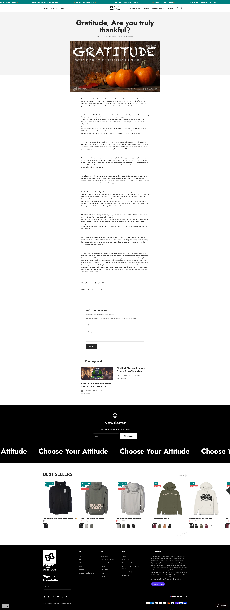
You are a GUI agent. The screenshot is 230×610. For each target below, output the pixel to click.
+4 (174, 526)
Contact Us (125, 556)
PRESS (103, 576)
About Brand (104, 556)
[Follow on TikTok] (62, 596)
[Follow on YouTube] (58, 596)
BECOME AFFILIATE (133, 8)
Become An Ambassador (86, 573)
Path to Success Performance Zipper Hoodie (58, 519)
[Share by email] (102, 289)
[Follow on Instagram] (49, 596)
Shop (80, 559)
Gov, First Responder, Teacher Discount (130, 567)
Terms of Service (128, 318)
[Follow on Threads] (53, 596)
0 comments (129, 37)
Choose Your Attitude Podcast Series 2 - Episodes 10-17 (96, 385)
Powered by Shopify (65, 603)
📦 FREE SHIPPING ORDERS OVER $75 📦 (69, 2)
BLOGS (146, 8)
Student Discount (127, 563)
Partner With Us (126, 575)
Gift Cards (82, 563)
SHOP (53, 8)
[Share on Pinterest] (97, 289)
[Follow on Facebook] (44, 596)
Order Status (125, 559)
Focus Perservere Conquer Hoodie (200, 519)
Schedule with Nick (127, 572)
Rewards (81, 570)
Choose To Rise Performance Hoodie (92, 519)
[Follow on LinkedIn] (67, 596)
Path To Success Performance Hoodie (128, 519)
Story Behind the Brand (108, 559)
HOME (45, 8)
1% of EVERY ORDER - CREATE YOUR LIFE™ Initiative (30, 2)
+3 (211, 526)
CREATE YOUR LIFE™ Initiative (162, 8)
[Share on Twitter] (93, 289)
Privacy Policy (117, 318)
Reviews (103, 566)
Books (80, 566)
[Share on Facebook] (88, 289)
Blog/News (104, 570)
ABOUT (63, 8)
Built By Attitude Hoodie (161, 519)
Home (80, 556)
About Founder (105, 563)
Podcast (103, 573)
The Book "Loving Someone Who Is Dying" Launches (131, 369)
